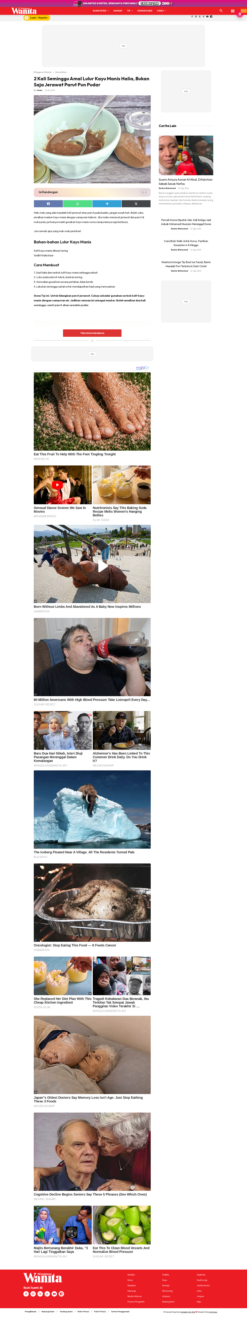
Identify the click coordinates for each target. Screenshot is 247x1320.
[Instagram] (196, 17)
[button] (221, 11)
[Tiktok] (203, 17)
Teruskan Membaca (92, 333)
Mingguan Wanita (42, 72)
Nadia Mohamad (167, 188)
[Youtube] (207, 17)
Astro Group (213, 1312)
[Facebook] (192, 17)
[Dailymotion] (211, 17)
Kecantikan (61, 72)
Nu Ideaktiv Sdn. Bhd (188, 1312)
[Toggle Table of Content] (142, 192)
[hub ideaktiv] (232, 9)
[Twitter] (200, 17)
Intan (39, 90)
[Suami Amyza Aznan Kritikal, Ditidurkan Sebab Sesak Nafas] (186, 155)
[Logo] (24, 11)
